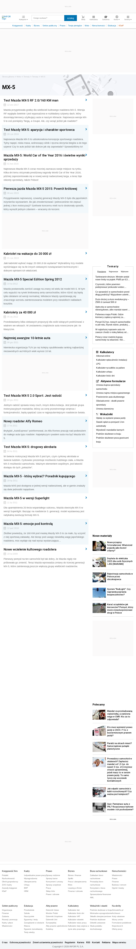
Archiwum (116, 913)
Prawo (62, 25)
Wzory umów (117, 919)
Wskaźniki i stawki (98, 906)
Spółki (70, 878)
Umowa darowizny (105, 409)
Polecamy (99, 704)
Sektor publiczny (49, 25)
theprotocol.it (117, 926)
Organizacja (7, 910)
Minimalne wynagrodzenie (101, 913)
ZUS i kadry (7, 885)
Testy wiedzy (29, 932)
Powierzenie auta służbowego (110, 397)
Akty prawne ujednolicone (56, 926)
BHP (26, 888)
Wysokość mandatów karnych (110, 430)
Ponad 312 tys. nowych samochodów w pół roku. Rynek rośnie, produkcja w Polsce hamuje (112, 323)
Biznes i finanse (74, 875)
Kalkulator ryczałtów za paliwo (110, 368)
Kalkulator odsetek (76, 919)
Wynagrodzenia (30, 878)
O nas (5, 942)
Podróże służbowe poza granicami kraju (112, 440)
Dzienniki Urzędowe (54, 916)
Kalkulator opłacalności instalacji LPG (111, 362)
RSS (88, 942)
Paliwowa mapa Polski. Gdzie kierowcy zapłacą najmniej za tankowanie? (109, 316)
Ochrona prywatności (20, 942)
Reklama (106, 942)
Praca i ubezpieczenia (77, 882)
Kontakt (96, 942)
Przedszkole (29, 910)
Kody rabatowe (118, 916)
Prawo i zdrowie (52, 894)
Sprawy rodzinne (53, 875)
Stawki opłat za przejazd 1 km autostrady (110, 424)
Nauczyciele (29, 916)
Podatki (5, 875)
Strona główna (8, 77)
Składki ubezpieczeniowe (100, 916)
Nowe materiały (102, 536)
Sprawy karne (52, 878)
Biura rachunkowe (98, 871)
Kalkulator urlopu (104, 372)
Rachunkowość (8, 878)
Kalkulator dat (74, 910)
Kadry (28, 25)
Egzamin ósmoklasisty (33, 929)
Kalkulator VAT (74, 916)
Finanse (115, 882)
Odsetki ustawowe (97, 923)
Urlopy (26, 885)
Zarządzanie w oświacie (34, 923)
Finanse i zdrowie (75, 891)
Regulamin (70, 942)
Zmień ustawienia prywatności (48, 942)
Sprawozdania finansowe (100, 894)
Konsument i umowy (54, 882)
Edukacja (112, 25)
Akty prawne (52, 906)
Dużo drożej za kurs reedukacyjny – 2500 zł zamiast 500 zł (112, 300)
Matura (27, 926)
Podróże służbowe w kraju (108, 434)
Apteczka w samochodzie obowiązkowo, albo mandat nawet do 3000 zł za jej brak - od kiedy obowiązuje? (112, 308)
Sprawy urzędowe (53, 885)
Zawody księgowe (9, 888)
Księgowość (17, 25)
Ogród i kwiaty (118, 888)
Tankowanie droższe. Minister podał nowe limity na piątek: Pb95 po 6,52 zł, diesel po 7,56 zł (112, 278)
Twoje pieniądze (75, 25)
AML (92, 897)
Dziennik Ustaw (52, 910)
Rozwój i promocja (9, 919)
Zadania (5, 916)
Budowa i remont (119, 885)
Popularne (101, 271)
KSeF (121, 25)
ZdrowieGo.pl (117, 910)
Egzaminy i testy (31, 919)
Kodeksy (49, 929)
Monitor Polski (52, 913)
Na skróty (116, 906)
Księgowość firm (10, 871)
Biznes (37, 25)
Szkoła (27, 913)
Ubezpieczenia (30, 882)
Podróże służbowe (97, 919)
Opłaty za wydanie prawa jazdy (111, 418)
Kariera (80, 942)
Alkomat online (103, 356)
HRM (26, 891)
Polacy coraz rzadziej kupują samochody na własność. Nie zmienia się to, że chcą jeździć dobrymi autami (109, 338)
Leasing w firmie (75, 888)
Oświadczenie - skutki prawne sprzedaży (110, 403)
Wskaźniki (106, 414)
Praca (48, 888)
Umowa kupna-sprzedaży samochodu (108, 387)
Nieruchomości (98, 25)
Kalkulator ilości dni (105, 376)
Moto (87, 25)
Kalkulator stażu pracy (77, 923)
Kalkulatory (107, 352)
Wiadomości (117, 875)
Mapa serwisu (119, 942)
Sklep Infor (50, 891)
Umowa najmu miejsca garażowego (113, 393)
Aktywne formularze (113, 381)
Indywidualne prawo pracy (35, 875)
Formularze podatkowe (121, 923)
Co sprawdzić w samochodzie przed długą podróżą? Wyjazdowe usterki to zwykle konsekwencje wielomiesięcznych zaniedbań (112, 293)
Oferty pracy (117, 929)
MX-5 (43, 77)
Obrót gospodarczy (10, 882)
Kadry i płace (7, 923)
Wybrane (124, 271)
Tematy (27, 77)
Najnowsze (113, 271)
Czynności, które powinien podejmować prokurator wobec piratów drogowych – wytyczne (109, 285)
